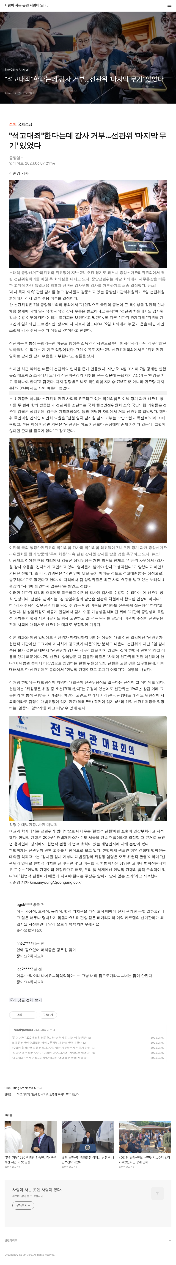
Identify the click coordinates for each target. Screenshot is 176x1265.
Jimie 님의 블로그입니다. (28, 1196)
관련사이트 (11, 1240)
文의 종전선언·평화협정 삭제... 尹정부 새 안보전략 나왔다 (47, 1042)
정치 (12, 124)
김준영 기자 (19, 173)
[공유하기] (26, 1015)
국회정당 (25, 124)
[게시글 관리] (32, 1015)
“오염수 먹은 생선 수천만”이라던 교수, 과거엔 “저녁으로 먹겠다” (51, 1052)
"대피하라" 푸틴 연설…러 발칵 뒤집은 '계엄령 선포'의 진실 (47, 1057)
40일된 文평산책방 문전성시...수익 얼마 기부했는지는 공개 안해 (51, 1047)
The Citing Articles (22, 1029)
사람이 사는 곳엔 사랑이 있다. (26, 5)
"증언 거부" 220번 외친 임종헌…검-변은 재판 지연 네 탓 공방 (49, 1037)
